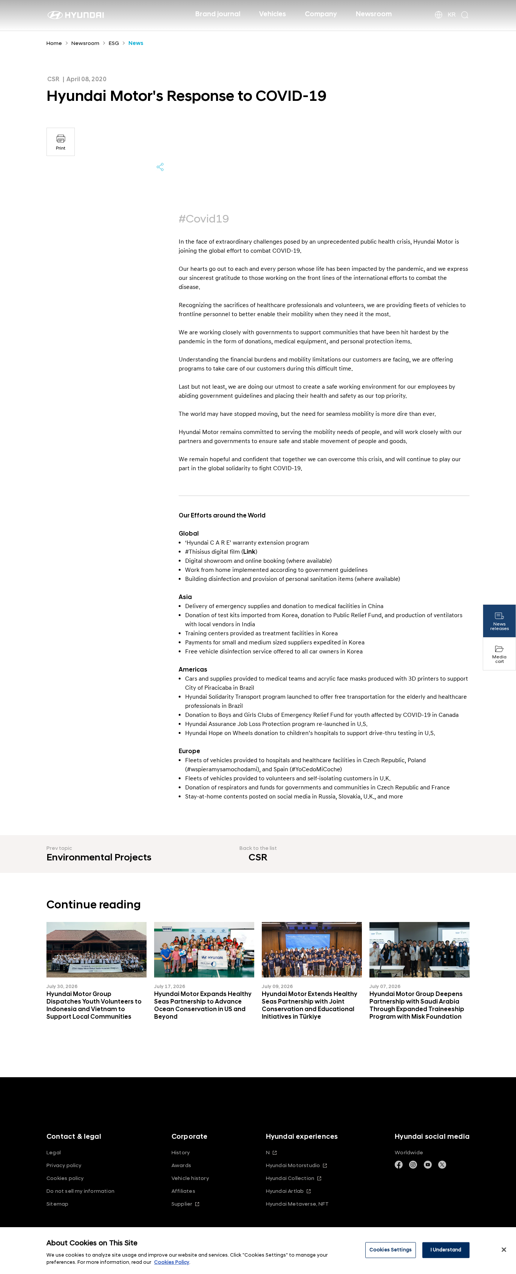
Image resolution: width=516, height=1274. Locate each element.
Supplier (182, 1204)
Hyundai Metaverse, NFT (297, 1204)
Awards (181, 1165)
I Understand (446, 1250)
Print (60, 148)
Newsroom (374, 14)
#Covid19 (204, 219)
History (180, 1152)
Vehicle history (190, 1178)
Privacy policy (64, 1165)
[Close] (504, 1250)
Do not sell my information (80, 1191)
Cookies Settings (390, 1250)
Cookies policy (65, 1178)
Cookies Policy (171, 1262)
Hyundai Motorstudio (293, 1165)
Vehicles (272, 14)
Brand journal (217, 14)
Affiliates (183, 1191)
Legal (53, 1152)
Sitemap (57, 1204)
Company (321, 14)
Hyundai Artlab (285, 1191)
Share (160, 167)
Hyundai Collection (290, 1178)
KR (452, 15)
